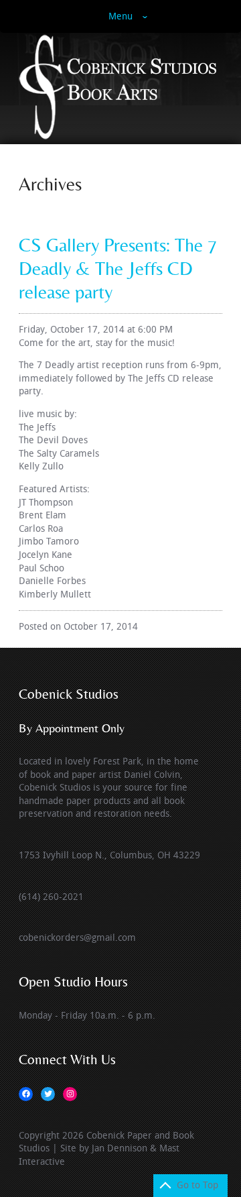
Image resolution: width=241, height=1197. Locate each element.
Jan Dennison (119, 1148)
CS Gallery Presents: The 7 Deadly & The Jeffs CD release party (118, 268)
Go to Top (197, 1185)
